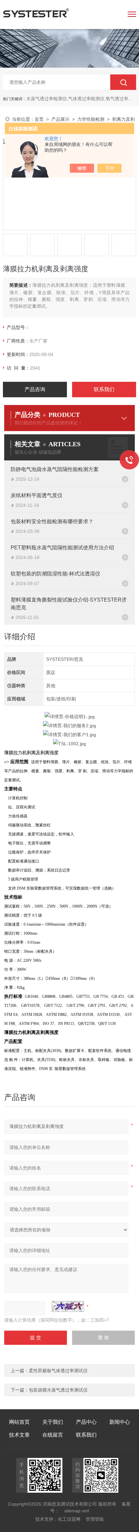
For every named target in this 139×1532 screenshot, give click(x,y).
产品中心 (86, 1422)
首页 (39, 119)
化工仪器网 (69, 1519)
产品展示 (60, 119)
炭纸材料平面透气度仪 (36, 495)
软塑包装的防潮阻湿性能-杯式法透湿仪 (55, 573)
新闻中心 (119, 1422)
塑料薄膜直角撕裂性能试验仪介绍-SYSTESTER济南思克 (69, 603)
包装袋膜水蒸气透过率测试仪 (58, 1389)
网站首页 (19, 1422)
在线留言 (52, 1435)
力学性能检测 (90, 119)
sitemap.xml (76, 1510)
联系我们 (104, 389)
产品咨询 (35, 389)
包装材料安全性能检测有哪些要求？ (52, 521)
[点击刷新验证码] (68, 1306)
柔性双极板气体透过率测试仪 (58, 1370)
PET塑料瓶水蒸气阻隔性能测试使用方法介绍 (62, 547)
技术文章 (19, 1435)
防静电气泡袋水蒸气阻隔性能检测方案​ (55, 469)
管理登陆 (95, 1519)
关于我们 (52, 1422)
